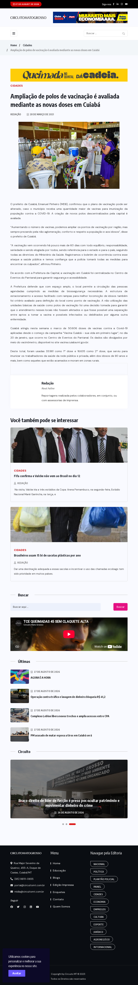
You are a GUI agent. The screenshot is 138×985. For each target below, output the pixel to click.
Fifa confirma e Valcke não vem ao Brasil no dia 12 (47, 476)
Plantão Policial (104, 879)
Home (13, 45)
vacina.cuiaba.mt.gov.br (74, 342)
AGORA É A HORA (41, 677)
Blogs (56, 877)
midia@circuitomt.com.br (29, 891)
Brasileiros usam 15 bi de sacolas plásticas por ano (47, 555)
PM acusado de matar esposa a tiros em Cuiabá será (61, 735)
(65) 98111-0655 (23, 879)
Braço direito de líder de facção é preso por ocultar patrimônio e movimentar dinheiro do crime (69, 803)
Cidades (27, 45)
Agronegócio (102, 939)
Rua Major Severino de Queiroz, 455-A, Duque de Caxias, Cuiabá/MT (25, 868)
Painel (97, 886)
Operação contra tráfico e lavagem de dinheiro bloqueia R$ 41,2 (68, 697)
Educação (59, 870)
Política (99, 871)
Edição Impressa (63, 885)
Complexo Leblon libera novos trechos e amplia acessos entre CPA (70, 716)
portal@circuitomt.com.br (29, 885)
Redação (22, 483)
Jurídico (98, 932)
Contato (58, 899)
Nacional (99, 864)
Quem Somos (61, 906)
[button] (63, 824)
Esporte (99, 924)
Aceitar (16, 973)
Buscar (121, 607)
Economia (100, 901)
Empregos (100, 909)
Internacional (103, 947)
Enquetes (59, 892)
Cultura (99, 916)
